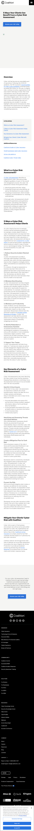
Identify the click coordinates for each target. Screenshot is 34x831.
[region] (17, 818)
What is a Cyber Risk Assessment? (14, 125)
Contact (3, 757)
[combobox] (6, 773)
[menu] (31, 2)
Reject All (17, 823)
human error (13, 431)
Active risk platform (10, 154)
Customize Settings (17, 818)
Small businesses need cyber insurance (15, 151)
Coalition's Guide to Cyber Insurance (14, 147)
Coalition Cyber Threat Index (12, 158)
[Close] (31, 808)
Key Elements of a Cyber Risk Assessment (16, 134)
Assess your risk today (12, 24)
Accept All (17, 828)
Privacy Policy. (23, 815)
